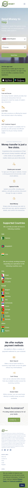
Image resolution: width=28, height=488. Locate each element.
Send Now (14, 55)
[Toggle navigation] (24, 3)
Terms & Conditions (16, 481)
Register (3, 464)
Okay (22, 485)
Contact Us (13, 420)
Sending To (4, 43)
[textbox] (13, 38)
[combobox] (14, 39)
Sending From (5, 35)
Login (2, 462)
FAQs (2, 460)
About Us (3, 456)
